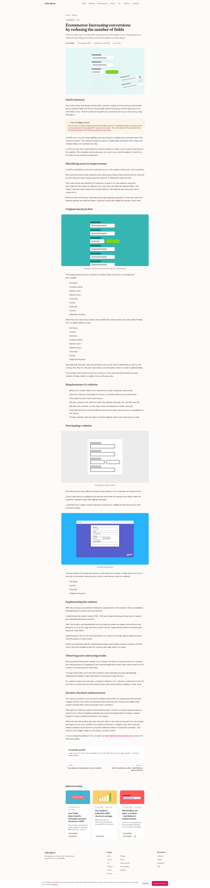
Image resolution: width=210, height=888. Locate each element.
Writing (91, 3)
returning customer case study (99, 130)
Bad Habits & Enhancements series (119, 736)
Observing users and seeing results (86, 655)
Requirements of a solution (82, 384)
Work (84, 3)
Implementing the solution (81, 601)
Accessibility (124, 866)
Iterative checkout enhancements (85, 692)
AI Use (109, 870)
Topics (109, 859)
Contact (126, 3)
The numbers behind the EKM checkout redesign (103, 813)
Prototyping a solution (79, 425)
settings (54, 884)
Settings (136, 3)
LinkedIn (160, 856)
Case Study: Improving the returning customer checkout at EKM (77, 817)
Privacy (109, 873)
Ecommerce (70, 20)
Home (68, 15)
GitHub (159, 859)
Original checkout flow (79, 209)
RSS (158, 866)
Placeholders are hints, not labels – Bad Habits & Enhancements (130, 814)
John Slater (50, 3)
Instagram (160, 863)
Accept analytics (160, 883)
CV (119, 3)
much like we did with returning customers (106, 197)
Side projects (103, 3)
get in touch (125, 753)
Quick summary (75, 99)
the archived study (75, 130)
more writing (73, 755)
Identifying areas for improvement (86, 163)
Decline (146, 883)
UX (78, 20)
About (113, 3)
